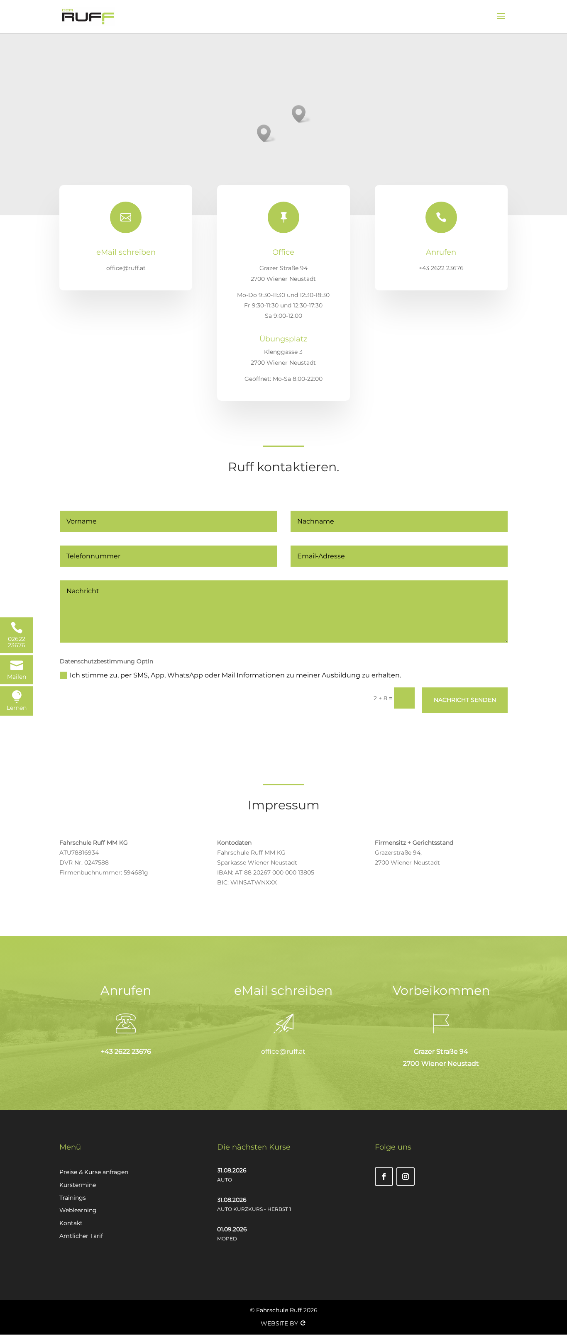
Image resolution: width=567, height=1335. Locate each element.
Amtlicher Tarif (81, 1236)
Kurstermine (77, 1185)
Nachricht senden (465, 700)
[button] (301, 114)
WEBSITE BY (280, 1323)
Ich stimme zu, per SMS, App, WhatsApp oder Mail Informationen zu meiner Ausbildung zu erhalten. (235, 675)
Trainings (72, 1197)
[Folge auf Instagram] (405, 1176)
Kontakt (71, 1223)
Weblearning (78, 1210)
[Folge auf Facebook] (384, 1176)
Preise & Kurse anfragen (93, 1172)
